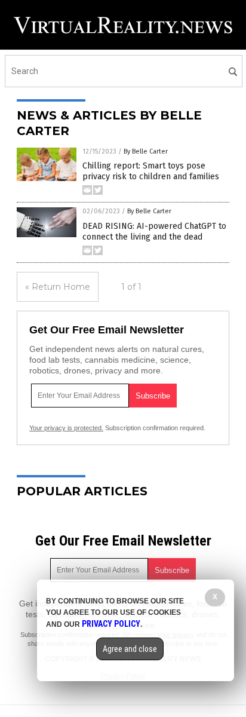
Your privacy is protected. (66, 427)
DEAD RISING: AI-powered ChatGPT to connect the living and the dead (154, 231)
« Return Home (57, 286)
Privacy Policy (111, 624)
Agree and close (130, 649)
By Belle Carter (146, 151)
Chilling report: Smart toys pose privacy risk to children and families (150, 171)
